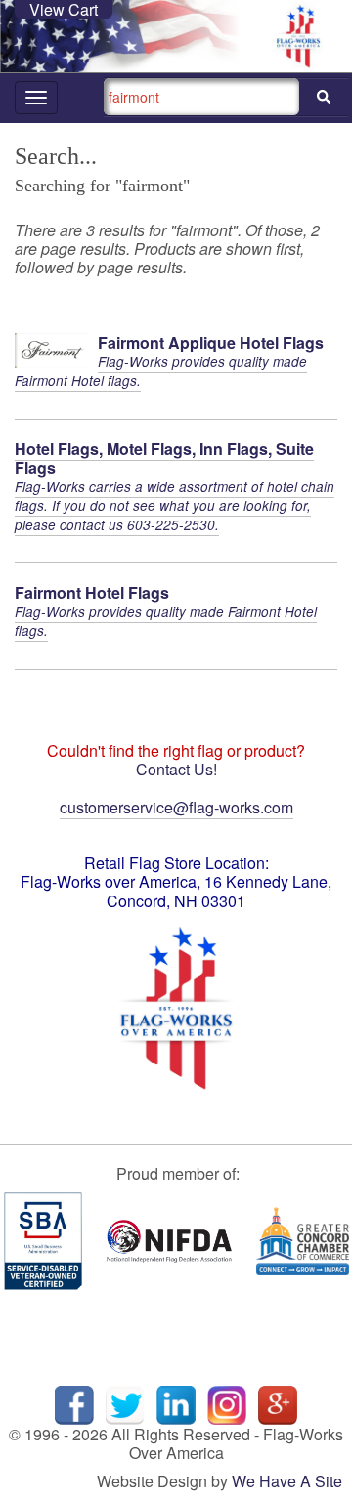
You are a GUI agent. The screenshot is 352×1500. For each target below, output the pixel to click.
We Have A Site (287, 1481)
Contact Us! (176, 769)
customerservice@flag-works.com (176, 807)
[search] (323, 97)
